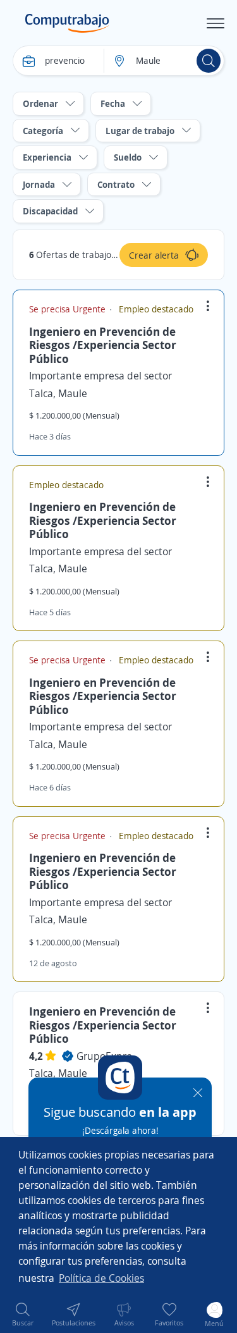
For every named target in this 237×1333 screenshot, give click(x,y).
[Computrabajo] (67, 23)
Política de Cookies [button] (101, 1278)
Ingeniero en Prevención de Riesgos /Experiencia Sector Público (102, 345)
